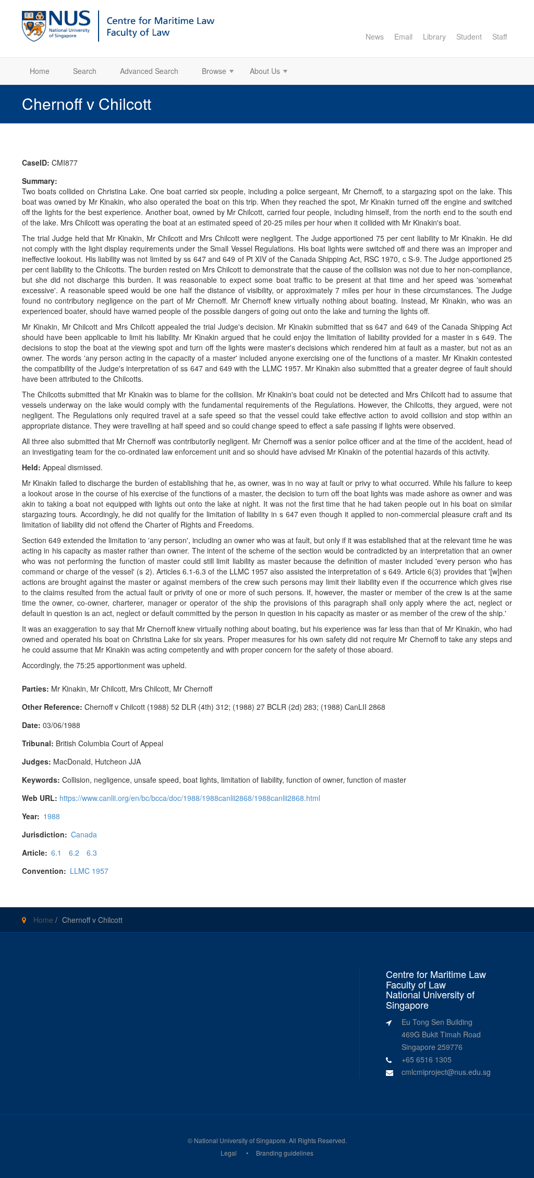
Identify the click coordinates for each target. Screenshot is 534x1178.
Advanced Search (149, 71)
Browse (210, 72)
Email (403, 36)
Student (469, 36)
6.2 (74, 852)
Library (434, 36)
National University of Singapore (240, 1140)
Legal (229, 1152)
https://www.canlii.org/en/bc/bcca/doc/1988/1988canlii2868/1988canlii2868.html (189, 798)
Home (40, 71)
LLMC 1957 (89, 871)
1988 (51, 816)
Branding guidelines (284, 1152)
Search (84, 71)
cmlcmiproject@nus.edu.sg (446, 1072)
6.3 (92, 852)
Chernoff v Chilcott (92, 919)
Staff (499, 36)
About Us (261, 72)
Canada (84, 834)
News (375, 36)
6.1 (56, 852)
